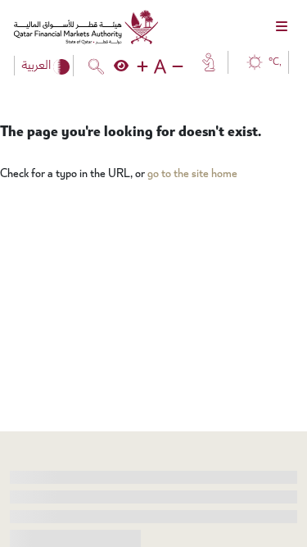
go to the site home (192, 173)
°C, (275, 62)
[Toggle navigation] (281, 27)
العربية (37, 65)
